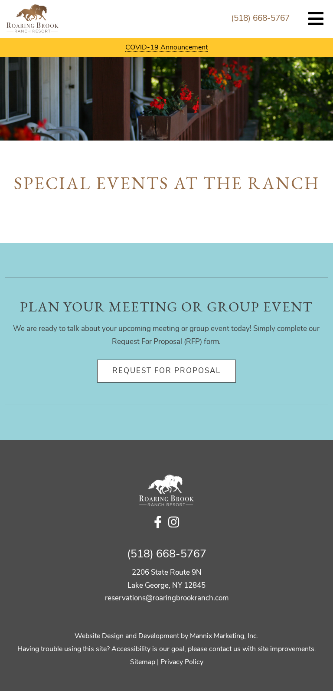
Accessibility (130, 649)
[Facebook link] (158, 523)
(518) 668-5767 (260, 19)
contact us (225, 649)
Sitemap (142, 662)
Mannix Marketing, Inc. (224, 636)
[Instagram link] (173, 523)
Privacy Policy (181, 662)
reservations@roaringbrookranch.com (167, 598)
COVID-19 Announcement (166, 47)
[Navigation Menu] (316, 19)
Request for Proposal (166, 371)
